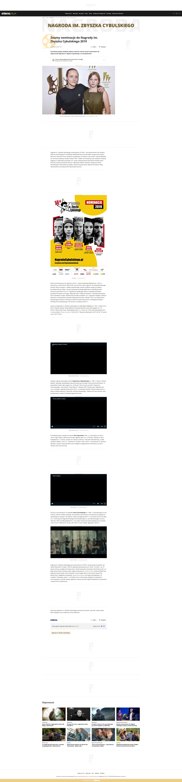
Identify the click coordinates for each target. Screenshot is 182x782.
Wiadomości (51, 17)
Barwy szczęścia (66, 312)
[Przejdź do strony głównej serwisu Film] (13, 13)
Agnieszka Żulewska (79, 575)
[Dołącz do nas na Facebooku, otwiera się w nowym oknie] (102, 626)
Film (47, 17)
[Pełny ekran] (105, 426)
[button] (68, 13)
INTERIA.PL (106, 776)
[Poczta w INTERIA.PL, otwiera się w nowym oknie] (176, 13)
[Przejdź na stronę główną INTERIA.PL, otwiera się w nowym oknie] (6, 13)
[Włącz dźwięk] (98, 426)
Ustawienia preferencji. (94, 776)
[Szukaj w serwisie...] (173, 13)
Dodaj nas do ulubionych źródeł (69, 61)
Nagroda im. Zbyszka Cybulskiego (61, 633)
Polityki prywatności (85, 776)
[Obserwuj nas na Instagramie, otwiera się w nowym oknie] (104, 626)
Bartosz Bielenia (89, 283)
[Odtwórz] (52, 426)
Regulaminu (75, 776)
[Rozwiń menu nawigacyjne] (179, 13)
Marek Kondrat (89, 571)
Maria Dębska (87, 306)
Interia (43, 17)
